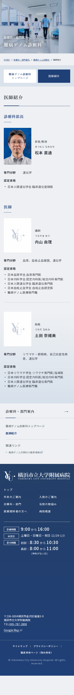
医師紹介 (54, 76)
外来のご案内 (12, 497)
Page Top (57, 690)
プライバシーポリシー (45, 646)
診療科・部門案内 (16, 37)
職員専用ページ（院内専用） (37, 652)
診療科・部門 (12, 504)
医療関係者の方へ (15, 511)
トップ (8, 490)
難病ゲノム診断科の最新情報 (24, 452)
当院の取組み (48, 504)
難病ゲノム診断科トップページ (20, 76)
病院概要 (45, 511)
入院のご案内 (48, 497)
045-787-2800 (18, 624)
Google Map (12, 630)
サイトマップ (20, 646)
